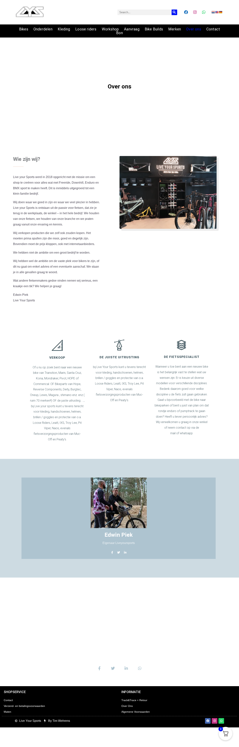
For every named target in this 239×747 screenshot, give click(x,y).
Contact (213, 29)
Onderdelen (42, 29)
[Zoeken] (174, 12)
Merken (174, 29)
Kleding (64, 29)
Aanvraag (131, 29)
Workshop (110, 29)
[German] (220, 12)
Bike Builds (154, 29)
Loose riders (85, 29)
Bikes (23, 29)
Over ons (193, 29)
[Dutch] (213, 12)
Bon (119, 33)
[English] (216, 12)
